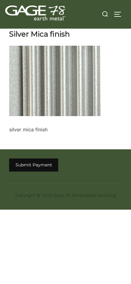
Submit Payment (34, 165)
